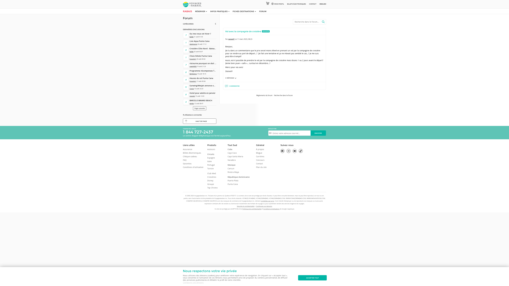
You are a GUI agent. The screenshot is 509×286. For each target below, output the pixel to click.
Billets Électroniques (296, 4)
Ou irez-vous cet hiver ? (200, 33)
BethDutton (193, 74)
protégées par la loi (267, 201)
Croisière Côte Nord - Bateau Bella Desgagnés (210, 48)
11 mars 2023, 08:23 (244, 39)
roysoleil (192, 96)
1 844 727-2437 (198, 132)
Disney (210, 180)
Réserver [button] (200, 11)
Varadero (232, 160)
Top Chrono (212, 187)
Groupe (210, 184)
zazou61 (231, 39)
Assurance (187, 149)
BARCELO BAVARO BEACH (201, 100)
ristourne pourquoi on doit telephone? (207, 63)
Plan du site (261, 167)
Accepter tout (312, 278)
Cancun (231, 168)
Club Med (211, 173)
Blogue (259, 153)
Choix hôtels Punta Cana (201, 56)
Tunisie (210, 168)
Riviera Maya (233, 172)
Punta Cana (233, 184)
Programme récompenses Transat (205, 71)
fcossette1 (193, 59)
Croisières (211, 177)
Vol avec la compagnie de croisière (243, 31)
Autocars (211, 149)
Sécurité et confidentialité (245, 206)
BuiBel (192, 37)
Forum (262, 11)
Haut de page (201, 121)
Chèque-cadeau (190, 156)
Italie (209, 161)
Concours (260, 160)
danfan (192, 103)
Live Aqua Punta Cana (199, 41)
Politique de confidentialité (252, 209)
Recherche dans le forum (283, 95)
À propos (260, 149)
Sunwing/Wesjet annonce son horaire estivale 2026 (213, 85)
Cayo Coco (232, 153)
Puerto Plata (233, 180)
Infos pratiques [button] (219, 11)
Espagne (211, 158)
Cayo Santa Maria (235, 156)
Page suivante (199, 108)
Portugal (211, 165)
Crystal (192, 89)
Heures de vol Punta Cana (201, 78)
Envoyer (318, 133)
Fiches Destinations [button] (244, 11)
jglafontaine (193, 44)
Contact (312, 4)
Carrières (260, 156)
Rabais (187, 11)
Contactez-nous (189, 129)
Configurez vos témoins (193, 282)
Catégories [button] (188, 24)
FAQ (185, 160)
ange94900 (193, 66)
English (323, 4)
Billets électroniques (192, 153)
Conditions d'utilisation (193, 167)
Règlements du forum (264, 95)
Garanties (187, 163)
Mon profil (279, 4)
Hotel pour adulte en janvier (202, 93)
